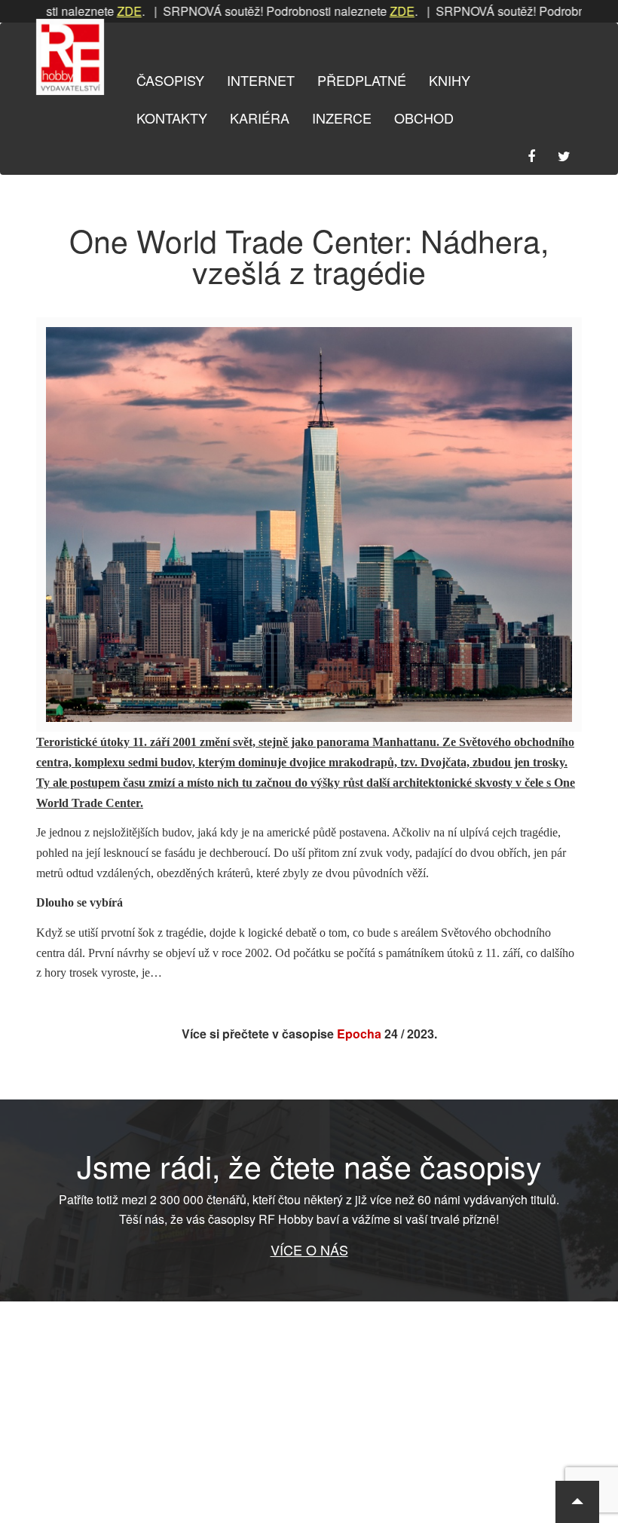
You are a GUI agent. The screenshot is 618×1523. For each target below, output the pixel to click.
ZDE (104, 11)
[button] (577, 1502)
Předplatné (361, 80)
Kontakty (171, 117)
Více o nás (309, 1249)
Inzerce (342, 117)
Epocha (359, 1033)
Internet (261, 80)
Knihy (449, 80)
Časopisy (170, 80)
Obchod (424, 117)
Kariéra (259, 117)
